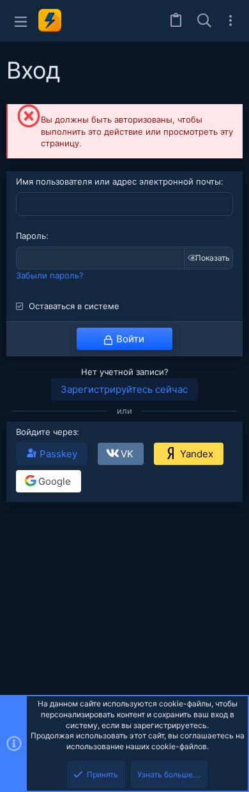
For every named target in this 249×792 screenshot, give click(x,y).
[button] (20, 21)
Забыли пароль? (50, 275)
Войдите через (46, 432)
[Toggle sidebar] (230, 20)
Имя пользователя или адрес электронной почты (118, 181)
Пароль (31, 236)
